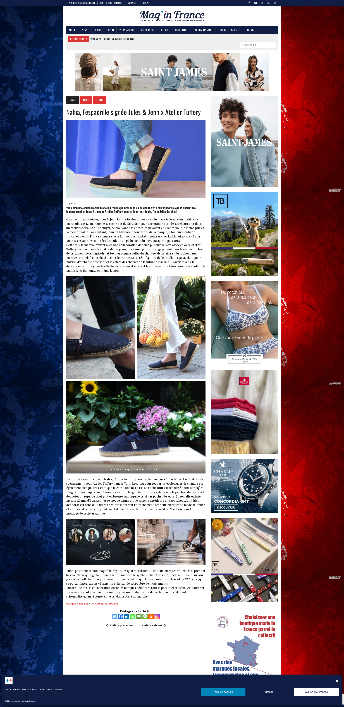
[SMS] (145, 616)
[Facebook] (120, 616)
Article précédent (122, 625)
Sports (235, 30)
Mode (72, 30)
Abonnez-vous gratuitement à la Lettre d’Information (95, 2)
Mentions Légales (28, 701)
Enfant (85, 30)
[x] (262, 2)
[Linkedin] (126, 616)
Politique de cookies (12, 701)
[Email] (139, 616)
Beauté (98, 30)
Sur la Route (148, 30)
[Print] (151, 616)
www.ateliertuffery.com (104, 603)
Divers (250, 30)
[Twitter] (114, 616)
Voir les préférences (316, 692)
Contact (146, 2)
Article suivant (152, 625)
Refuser (269, 692)
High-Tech (181, 30)
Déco (111, 30)
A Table (165, 30)
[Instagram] (157, 616)
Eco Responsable (203, 30)
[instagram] (255, 2)
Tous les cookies (223, 692)
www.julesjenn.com (77, 603)
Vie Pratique (126, 30)
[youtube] (268, 2)
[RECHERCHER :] (258, 44)
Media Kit (132, 2)
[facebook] (249, 2)
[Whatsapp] (132, 616)
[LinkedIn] (275, 2)
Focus (222, 30)
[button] (337, 681)
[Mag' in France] (172, 15)
